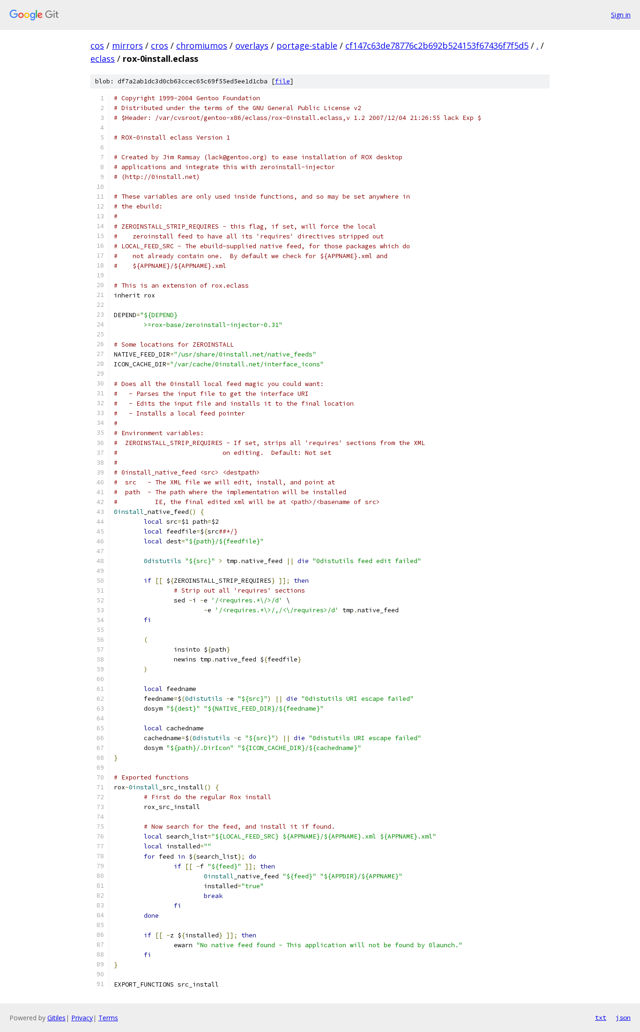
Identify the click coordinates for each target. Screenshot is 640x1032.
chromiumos (201, 45)
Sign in (621, 14)
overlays (251, 45)
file (282, 81)
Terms (108, 1017)
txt (600, 1017)
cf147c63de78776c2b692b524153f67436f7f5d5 (436, 45)
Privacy (82, 1017)
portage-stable (306, 45)
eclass (102, 58)
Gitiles (56, 1017)
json (623, 1017)
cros (159, 45)
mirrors (127, 45)
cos (97, 45)
